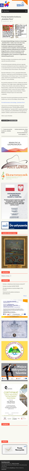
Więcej (25, 295)
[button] (2, 5)
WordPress (12, 467)
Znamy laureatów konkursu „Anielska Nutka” (6, 131)
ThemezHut (3, 469)
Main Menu (6, 11)
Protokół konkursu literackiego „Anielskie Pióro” (13, 102)
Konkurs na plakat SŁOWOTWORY (11, 286)
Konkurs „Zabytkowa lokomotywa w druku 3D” (14, 284)
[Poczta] (14, 449)
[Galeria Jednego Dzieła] (14, 252)
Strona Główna (13, 120)
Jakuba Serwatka (15, 463)
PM (12, 21)
